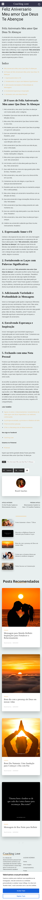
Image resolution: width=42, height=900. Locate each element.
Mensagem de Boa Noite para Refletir (20, 827)
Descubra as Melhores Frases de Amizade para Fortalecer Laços (25, 533)
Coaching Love (8, 437)
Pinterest (7, 448)
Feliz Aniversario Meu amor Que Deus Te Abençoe (20, 68)
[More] (27, 470)
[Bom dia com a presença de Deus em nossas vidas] (7, 544)
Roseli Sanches (21, 491)
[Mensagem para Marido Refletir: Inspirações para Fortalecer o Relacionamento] (21, 607)
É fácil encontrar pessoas (12, 424)
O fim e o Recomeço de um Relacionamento (18, 427)
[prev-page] (19, 842)
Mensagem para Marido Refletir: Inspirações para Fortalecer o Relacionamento (18, 635)
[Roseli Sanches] (21, 483)
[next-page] (23, 842)
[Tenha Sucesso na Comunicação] (7, 566)
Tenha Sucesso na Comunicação (25, 566)
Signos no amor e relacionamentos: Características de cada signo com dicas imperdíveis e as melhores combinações (21, 414)
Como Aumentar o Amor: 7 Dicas (25, 522)
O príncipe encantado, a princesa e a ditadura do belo (22, 420)
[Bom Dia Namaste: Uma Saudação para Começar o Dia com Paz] (21, 737)
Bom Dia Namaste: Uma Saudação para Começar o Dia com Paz (19, 764)
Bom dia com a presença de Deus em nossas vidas (20, 700)
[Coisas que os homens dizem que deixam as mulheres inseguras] (7, 555)
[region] (21, 886)
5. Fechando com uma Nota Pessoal (15, 94)
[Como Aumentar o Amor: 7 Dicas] (7, 522)
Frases (6, 630)
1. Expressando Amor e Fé (12, 78)
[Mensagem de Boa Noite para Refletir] (21, 801)
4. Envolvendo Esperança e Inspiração (16, 91)
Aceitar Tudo (21, 891)
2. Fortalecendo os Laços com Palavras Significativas (21, 81)
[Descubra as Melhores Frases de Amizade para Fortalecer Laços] (7, 533)
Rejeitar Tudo (21, 896)
